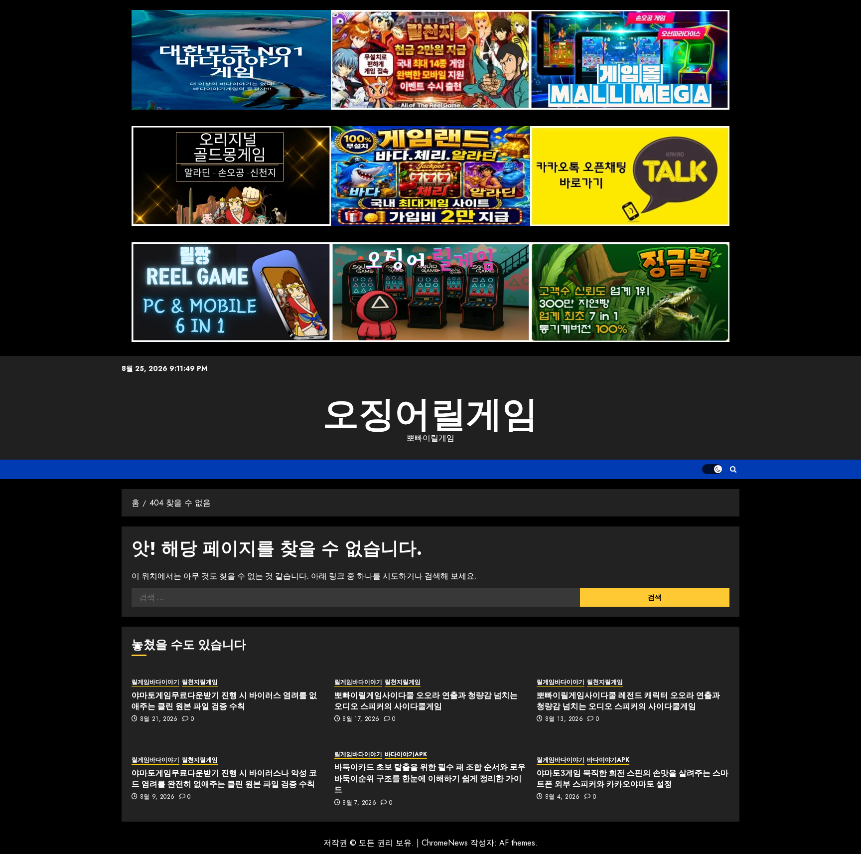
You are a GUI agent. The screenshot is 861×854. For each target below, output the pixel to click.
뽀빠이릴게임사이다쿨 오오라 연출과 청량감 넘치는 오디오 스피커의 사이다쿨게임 (426, 700)
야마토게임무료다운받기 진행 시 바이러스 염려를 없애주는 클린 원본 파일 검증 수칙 (224, 700)
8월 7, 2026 (359, 803)
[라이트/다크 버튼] (712, 469)
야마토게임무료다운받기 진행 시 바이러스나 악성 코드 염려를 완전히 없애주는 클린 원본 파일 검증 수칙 (224, 778)
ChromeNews (445, 843)
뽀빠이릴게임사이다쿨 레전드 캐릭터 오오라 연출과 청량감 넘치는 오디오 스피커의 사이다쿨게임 (628, 700)
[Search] (733, 469)
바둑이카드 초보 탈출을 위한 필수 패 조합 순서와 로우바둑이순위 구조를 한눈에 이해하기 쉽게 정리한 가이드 (430, 778)
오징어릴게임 (430, 414)
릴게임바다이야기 (155, 682)
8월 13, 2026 (564, 719)
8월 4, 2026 (562, 797)
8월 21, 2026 (159, 719)
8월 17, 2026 (360, 719)
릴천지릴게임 (200, 682)
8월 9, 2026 (157, 797)
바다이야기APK (406, 754)
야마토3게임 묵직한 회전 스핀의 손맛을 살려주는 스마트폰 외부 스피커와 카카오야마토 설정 (632, 778)
